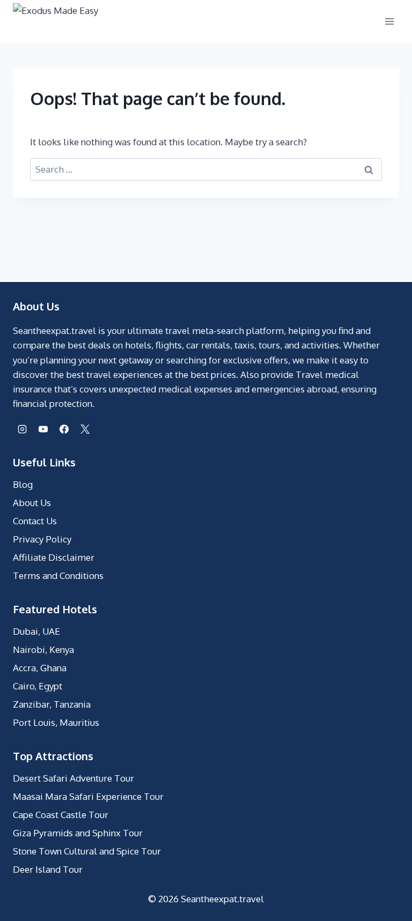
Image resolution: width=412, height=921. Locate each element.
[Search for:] (206, 169)
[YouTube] (43, 429)
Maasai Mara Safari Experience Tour (88, 796)
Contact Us (35, 520)
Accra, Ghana (40, 667)
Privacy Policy (42, 539)
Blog (23, 484)
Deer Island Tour (48, 869)
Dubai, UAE (36, 631)
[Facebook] (64, 429)
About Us (32, 502)
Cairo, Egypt (37, 686)
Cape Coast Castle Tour (60, 814)
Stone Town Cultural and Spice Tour (87, 851)
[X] (85, 429)
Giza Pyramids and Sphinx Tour (78, 832)
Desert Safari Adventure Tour (73, 778)
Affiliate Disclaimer (53, 557)
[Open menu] (389, 21)
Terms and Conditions (58, 575)
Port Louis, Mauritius (56, 722)
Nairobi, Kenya (43, 649)
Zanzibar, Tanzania (52, 704)
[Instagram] (22, 429)
